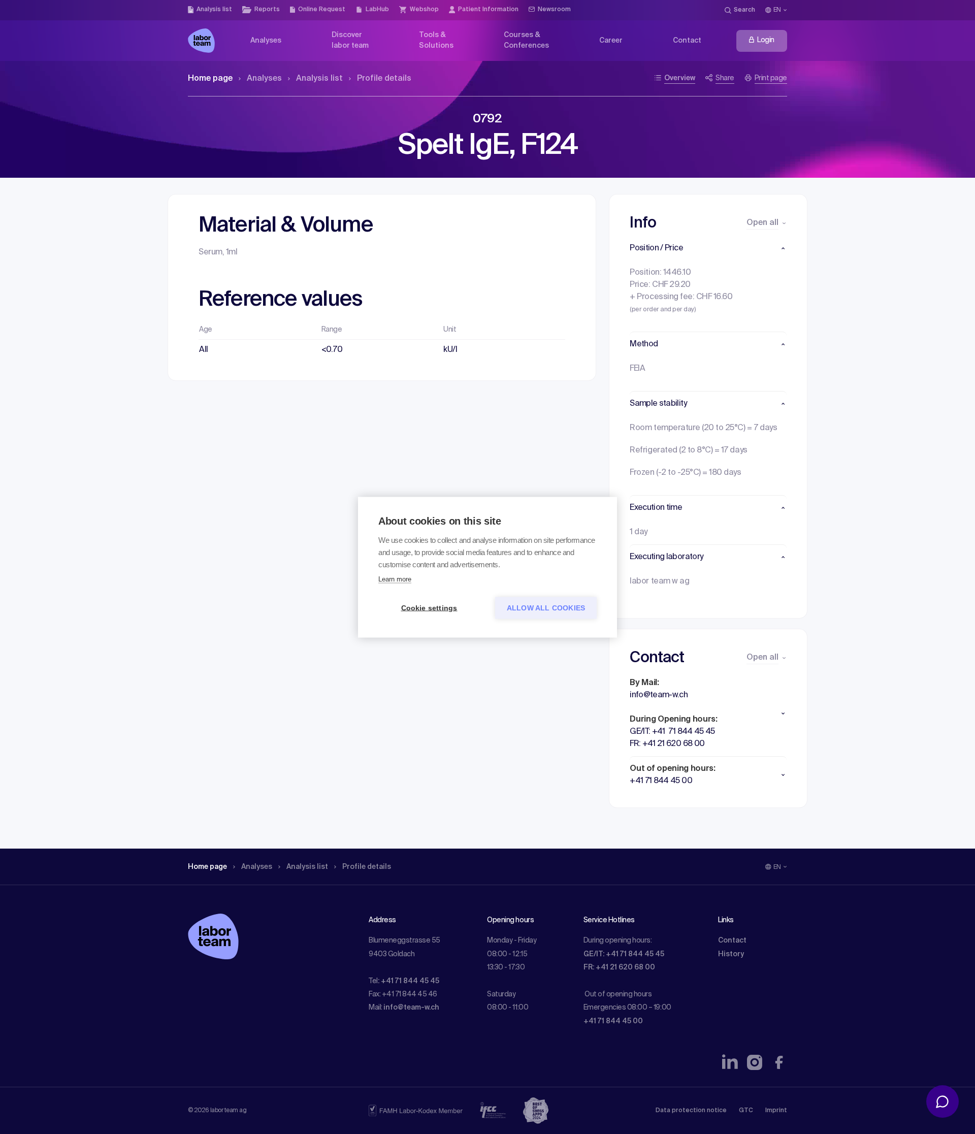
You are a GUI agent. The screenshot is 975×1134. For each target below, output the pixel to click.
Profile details (384, 79)
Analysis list (319, 79)
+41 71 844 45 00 (613, 1021)
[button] (708, 248)
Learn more (394, 578)
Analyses (264, 79)
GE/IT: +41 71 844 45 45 (623, 954)
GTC (746, 1111)
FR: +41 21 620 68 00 (619, 967)
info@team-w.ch (411, 1007)
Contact (732, 940)
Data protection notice (691, 1111)
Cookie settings (429, 607)
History (731, 954)
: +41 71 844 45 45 (408, 981)
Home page (210, 79)
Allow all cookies (546, 607)
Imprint (776, 1111)
